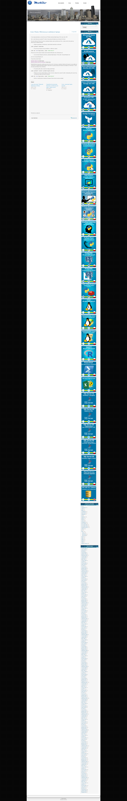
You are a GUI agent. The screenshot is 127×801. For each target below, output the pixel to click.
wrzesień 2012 (84, 763)
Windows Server (84, 543)
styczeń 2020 (83, 646)
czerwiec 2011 (83, 782)
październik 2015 (84, 714)
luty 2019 (83, 661)
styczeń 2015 (83, 725)
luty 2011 (83, 788)
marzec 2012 (83, 771)
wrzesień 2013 (84, 747)
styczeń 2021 (83, 630)
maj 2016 (83, 704)
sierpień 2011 (83, 780)
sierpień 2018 (83, 669)
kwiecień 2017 (84, 690)
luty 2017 (83, 692)
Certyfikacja (83, 511)
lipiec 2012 (83, 765)
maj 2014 (83, 736)
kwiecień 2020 (84, 642)
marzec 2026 (83, 549)
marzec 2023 (83, 596)
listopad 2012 (83, 760)
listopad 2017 (83, 680)
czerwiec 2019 (83, 655)
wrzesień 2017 (84, 683)
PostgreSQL (83, 522)
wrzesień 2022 (84, 604)
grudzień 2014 (83, 727)
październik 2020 (84, 634)
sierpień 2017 (83, 684)
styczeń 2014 (83, 741)
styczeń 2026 (83, 552)
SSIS (82, 538)
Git (82, 515)
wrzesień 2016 (84, 699)
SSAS (82, 536)
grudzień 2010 (83, 790)
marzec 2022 (83, 612)
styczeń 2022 (83, 614)
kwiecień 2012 (84, 769)
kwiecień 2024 (84, 579)
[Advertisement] (53, 26)
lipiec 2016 (83, 702)
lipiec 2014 (83, 733)
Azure (83, 532)
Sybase (82, 540)
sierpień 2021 (83, 621)
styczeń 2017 (83, 694)
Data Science (83, 513)
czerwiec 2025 (83, 560)
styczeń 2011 (83, 789)
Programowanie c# (84, 527)
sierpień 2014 (83, 732)
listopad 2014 (83, 728)
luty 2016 (83, 708)
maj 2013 (83, 752)
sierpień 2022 (83, 605)
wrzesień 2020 (84, 635)
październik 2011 (84, 777)
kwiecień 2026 (84, 548)
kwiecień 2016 (84, 706)
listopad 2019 (83, 649)
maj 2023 (83, 593)
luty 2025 (83, 565)
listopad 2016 (83, 696)
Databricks (83, 514)
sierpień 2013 (83, 748)
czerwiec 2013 (83, 751)
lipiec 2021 (83, 622)
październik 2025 (84, 555)
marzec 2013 (83, 755)
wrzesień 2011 (84, 778)
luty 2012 (83, 772)
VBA (82, 542)
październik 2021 (84, 618)
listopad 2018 (83, 665)
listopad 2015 (83, 712)
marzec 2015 (83, 723)
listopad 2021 (83, 617)
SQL (82, 531)
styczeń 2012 (83, 773)
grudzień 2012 (83, 759)
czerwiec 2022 (83, 608)
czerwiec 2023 (83, 592)
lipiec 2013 (83, 749)
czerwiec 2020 (83, 639)
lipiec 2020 (83, 638)
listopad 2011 (83, 776)
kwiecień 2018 (84, 674)
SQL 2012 (84, 534)
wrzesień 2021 (84, 620)
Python (82, 528)
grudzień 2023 (83, 584)
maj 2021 (83, 625)
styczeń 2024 (83, 583)
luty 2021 (83, 629)
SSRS (82, 539)
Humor (82, 518)
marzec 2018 (83, 675)
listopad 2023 (83, 585)
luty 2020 (83, 645)
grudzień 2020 (83, 632)
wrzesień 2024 (84, 572)
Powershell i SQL (84, 526)
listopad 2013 (83, 744)
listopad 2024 (83, 569)
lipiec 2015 (83, 718)
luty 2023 (83, 597)
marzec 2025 (83, 564)
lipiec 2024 (83, 575)
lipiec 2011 (83, 781)
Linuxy (82, 520)
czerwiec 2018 (83, 671)
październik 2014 (84, 729)
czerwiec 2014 (83, 735)
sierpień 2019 (83, 653)
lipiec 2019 (83, 654)
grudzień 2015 (83, 711)
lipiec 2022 (83, 606)
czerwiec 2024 (83, 576)
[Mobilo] (39, 2)
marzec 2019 (83, 659)
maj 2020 (83, 641)
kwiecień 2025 (84, 563)
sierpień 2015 (83, 716)
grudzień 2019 (83, 647)
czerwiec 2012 (83, 767)
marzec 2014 (83, 739)
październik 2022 (84, 602)
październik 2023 (84, 586)
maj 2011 (83, 784)
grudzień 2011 (83, 774)
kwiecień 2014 (84, 737)
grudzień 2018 (83, 663)
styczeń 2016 (83, 710)
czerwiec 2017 (83, 687)
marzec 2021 (83, 628)
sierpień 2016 (83, 700)
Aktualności (83, 507)
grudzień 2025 (83, 553)
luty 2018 (83, 677)
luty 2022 (83, 613)
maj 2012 (83, 768)
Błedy (82, 510)
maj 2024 (83, 577)
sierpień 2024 (83, 573)
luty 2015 (83, 724)
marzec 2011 (83, 786)
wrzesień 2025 (84, 556)
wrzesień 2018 (84, 667)
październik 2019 (84, 650)
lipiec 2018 (83, 670)
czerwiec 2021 (83, 624)
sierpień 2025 (83, 557)
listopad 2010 (83, 792)
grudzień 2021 (83, 616)
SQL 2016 (84, 535)
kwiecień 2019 (84, 658)
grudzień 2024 (83, 568)
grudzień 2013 (83, 743)
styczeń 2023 (83, 598)
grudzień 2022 (83, 600)
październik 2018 (84, 666)
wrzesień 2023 (84, 588)
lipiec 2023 (83, 590)
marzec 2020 (83, 643)
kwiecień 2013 (84, 753)
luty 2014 (83, 740)
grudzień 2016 (83, 695)
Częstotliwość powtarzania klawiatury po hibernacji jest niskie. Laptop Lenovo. (52, 86)
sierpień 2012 (83, 764)
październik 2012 (84, 761)
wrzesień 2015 (84, 715)
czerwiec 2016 (83, 703)
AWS (82, 509)
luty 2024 (83, 581)
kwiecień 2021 (84, 626)
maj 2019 (83, 657)
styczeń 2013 (83, 757)
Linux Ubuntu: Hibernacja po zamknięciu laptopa (45, 32)
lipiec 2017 (83, 686)
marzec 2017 (83, 691)
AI (81, 506)
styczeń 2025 (83, 567)
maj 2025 (83, 561)
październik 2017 (84, 682)
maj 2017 (83, 688)
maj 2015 (83, 720)
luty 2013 (83, 756)
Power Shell (83, 523)
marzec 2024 (83, 580)
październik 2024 (84, 571)
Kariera (82, 519)
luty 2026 (83, 551)
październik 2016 (84, 698)
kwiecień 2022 (84, 610)
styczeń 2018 (83, 678)
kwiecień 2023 (84, 594)
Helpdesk (83, 516)
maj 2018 (83, 673)
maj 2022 (83, 609)
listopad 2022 (83, 601)
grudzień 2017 (83, 679)
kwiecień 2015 (84, 722)
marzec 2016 (83, 707)
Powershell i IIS (84, 524)
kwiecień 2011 (84, 785)
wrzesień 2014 (84, 731)
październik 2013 (84, 745)
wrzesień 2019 (84, 651)
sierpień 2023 (83, 589)
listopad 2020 (83, 633)
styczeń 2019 (83, 662)
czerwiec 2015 (83, 719)
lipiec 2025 (83, 559)
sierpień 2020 (83, 637)
